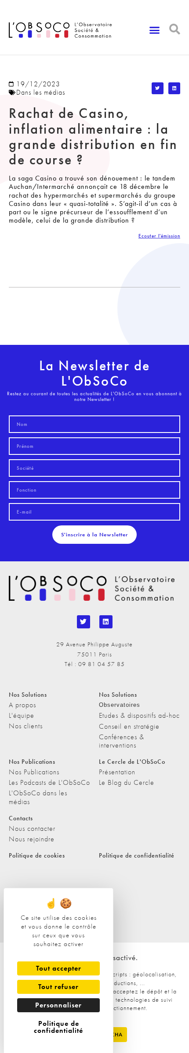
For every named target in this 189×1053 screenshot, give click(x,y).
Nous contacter (32, 828)
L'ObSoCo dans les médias (38, 797)
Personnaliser (58, 1005)
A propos (22, 704)
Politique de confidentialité (136, 855)
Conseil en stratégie (129, 726)
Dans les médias (40, 92)
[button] (155, 30)
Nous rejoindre (32, 839)
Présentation (117, 771)
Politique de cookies (37, 855)
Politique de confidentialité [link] (58, 1027)
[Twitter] (83, 621)
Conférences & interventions (121, 741)
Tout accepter (58, 968)
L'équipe (21, 715)
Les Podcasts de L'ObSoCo (49, 782)
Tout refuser (58, 986)
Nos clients (26, 725)
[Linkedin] (106, 621)
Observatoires (119, 705)
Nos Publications (34, 771)
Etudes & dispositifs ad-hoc (139, 715)
